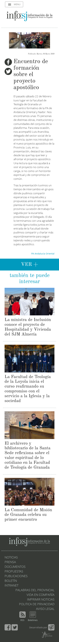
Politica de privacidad (36, 604)
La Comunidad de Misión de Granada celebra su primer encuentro (28, 515)
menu (14, 4)
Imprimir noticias (40, 599)
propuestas (14, 571)
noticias (11, 557)
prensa (10, 562)
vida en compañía (40, 595)
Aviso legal (45, 609)
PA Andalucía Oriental (42, 254)
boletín (11, 581)
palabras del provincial (34, 590)
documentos (15, 567)
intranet (11, 585)
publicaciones (16, 576)
